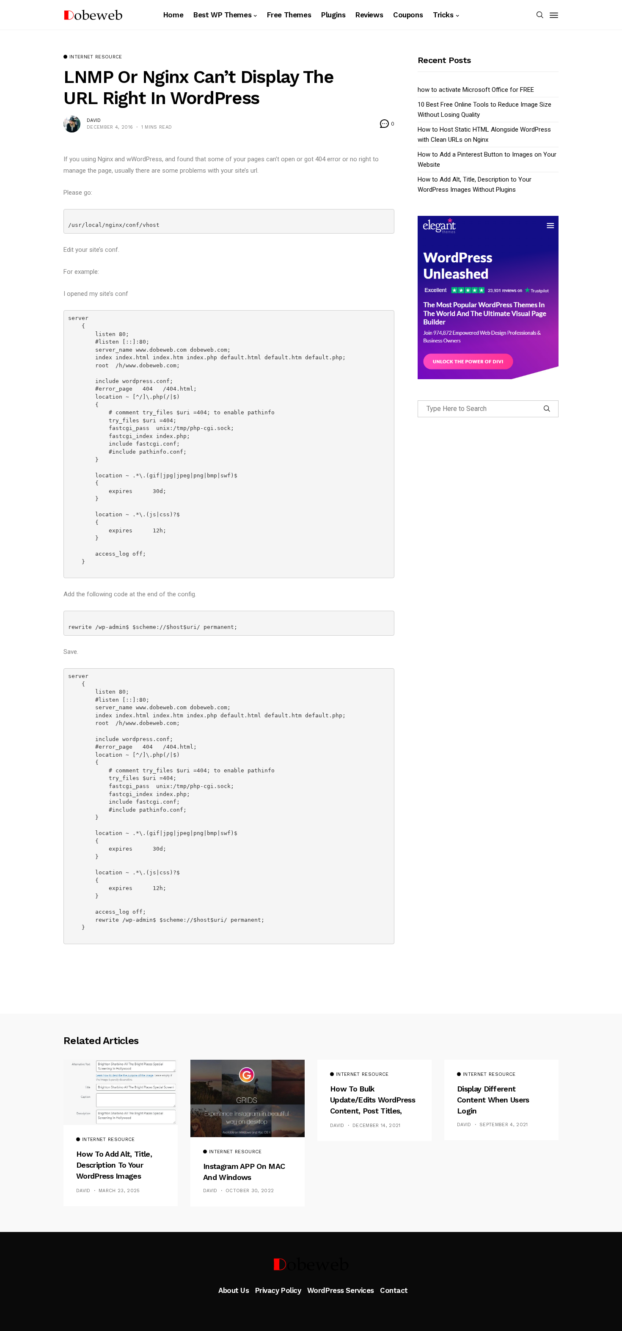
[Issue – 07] (311, 1264)
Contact (394, 1290)
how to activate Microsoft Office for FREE (476, 90)
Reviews (369, 15)
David (94, 120)
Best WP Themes (222, 15)
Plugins (333, 15)
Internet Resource (95, 57)
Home (173, 15)
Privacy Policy (278, 1290)
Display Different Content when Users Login (493, 1100)
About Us (233, 1290)
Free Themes (289, 15)
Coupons (408, 15)
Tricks (443, 15)
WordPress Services (340, 1290)
